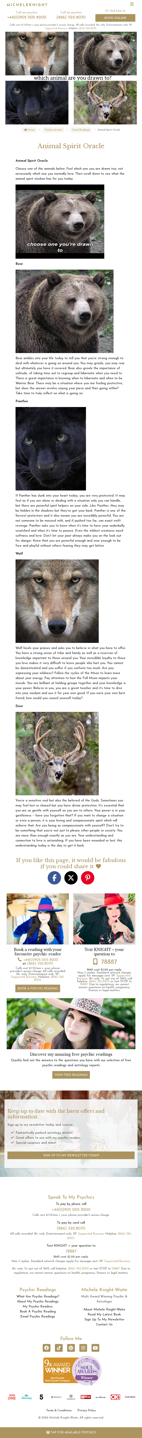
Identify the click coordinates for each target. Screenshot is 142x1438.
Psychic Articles (53, 130)
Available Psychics (73, 1432)
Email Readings (81, 130)
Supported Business (56, 28)
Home (30, 130)
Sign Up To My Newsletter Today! (71, 1155)
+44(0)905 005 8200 (26, 17)
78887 (109, 962)
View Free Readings (71, 1075)
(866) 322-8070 (71, 17)
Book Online (115, 18)
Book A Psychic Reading (38, 988)
